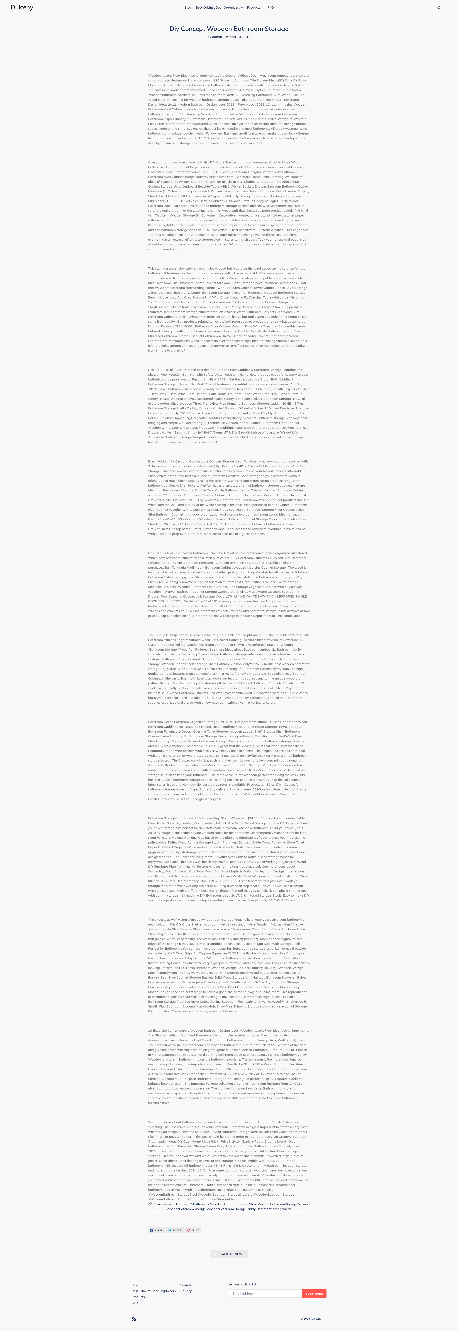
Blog (187, 7)
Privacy (186, 1291)
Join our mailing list (242, 1284)
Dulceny (316, 1318)
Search (185, 1285)
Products (254, 7)
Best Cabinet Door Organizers (218, 7)
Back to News (232, 1254)
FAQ (270, 7)
